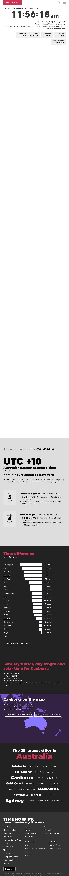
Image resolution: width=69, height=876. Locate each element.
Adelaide (19, 766)
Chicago (6, 568)
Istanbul (6, 608)
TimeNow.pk (12, 2)
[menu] (64, 2)
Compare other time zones (17, 643)
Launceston (41, 783)
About (27, 852)
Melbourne (48, 789)
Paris (34, 35)
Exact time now (9, 827)
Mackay (12, 789)
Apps (27, 827)
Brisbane (23, 772)
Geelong (51, 777)
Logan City (55, 783)
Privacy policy (55, 849)
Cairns (50, 772)
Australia (30, 705)
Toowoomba (43, 801)
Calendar (7, 853)
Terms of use (55, 845)
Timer (5, 850)
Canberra (22, 777)
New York (7, 572)
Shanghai (7, 626)
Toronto (6, 575)
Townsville (57, 800)
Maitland (21, 789)
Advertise (53, 842)
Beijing (47, 35)
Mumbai (6, 618)
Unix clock (47, 830)
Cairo (5, 604)
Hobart (30, 783)
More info (37, 26)
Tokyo (60, 35)
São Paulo (7, 579)
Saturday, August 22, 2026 (51, 21)
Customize (29, 842)
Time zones (8, 837)
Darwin (40, 778)
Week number (9, 860)
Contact (28, 855)
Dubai (5, 615)
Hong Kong (8, 622)
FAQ (27, 845)
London (22, 35)
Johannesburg (9, 593)
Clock (5, 843)
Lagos (5, 586)
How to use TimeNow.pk (35, 849)
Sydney (6, 636)
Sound (6, 863)
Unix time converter (51, 833)
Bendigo (53, 766)
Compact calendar (10, 857)
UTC (5, 583)
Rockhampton (49, 795)
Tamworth (30, 800)
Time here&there (10, 830)
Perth (36, 795)
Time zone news (31, 833)
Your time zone (9, 833)
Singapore (7, 629)
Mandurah (31, 789)
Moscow (6, 611)
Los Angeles (58, 42)
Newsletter (29, 837)
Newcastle (21, 794)
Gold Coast (14, 783)
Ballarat (44, 766)
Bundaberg (39, 772)
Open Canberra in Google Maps (19, 714)
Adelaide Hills (33, 766)
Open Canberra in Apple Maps (47, 714)
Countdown (8, 847)
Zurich (6, 601)
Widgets (28, 830)
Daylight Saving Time (12, 840)
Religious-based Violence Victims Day (50, 24)
